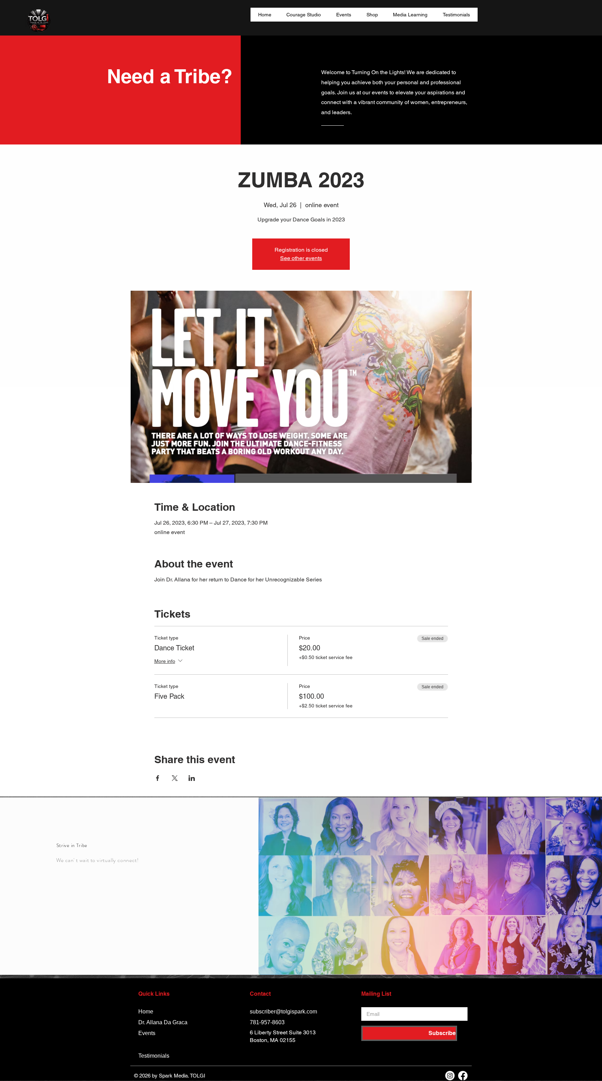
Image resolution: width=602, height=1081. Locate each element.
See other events (301, 258)
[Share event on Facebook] (157, 778)
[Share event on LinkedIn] (191, 778)
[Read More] (349, 137)
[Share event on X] (174, 778)
